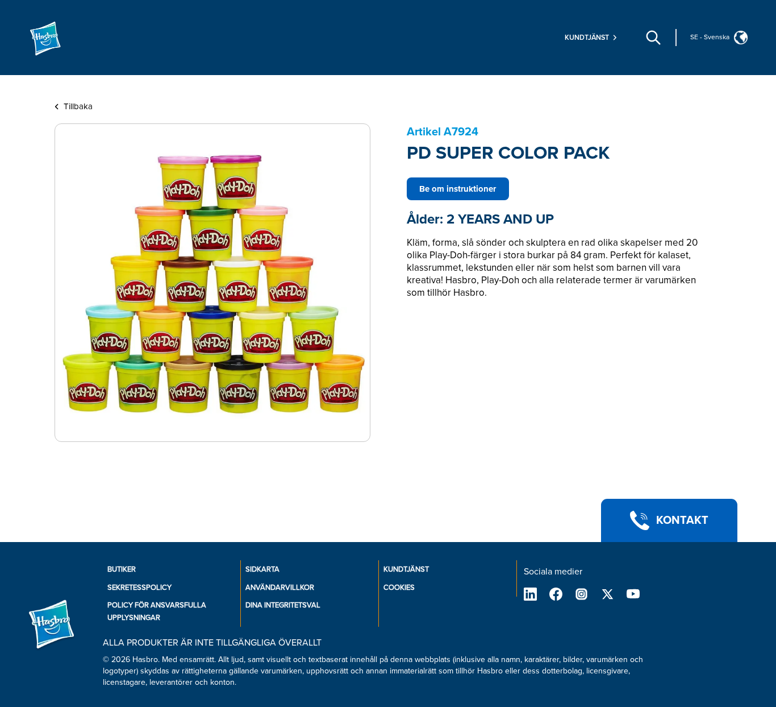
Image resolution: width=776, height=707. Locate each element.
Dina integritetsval (282, 605)
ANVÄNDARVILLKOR (279, 587)
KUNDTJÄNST (406, 569)
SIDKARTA (262, 569)
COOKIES (399, 587)
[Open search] (653, 37)
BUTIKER (121, 569)
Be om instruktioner (457, 189)
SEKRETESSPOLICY (139, 587)
